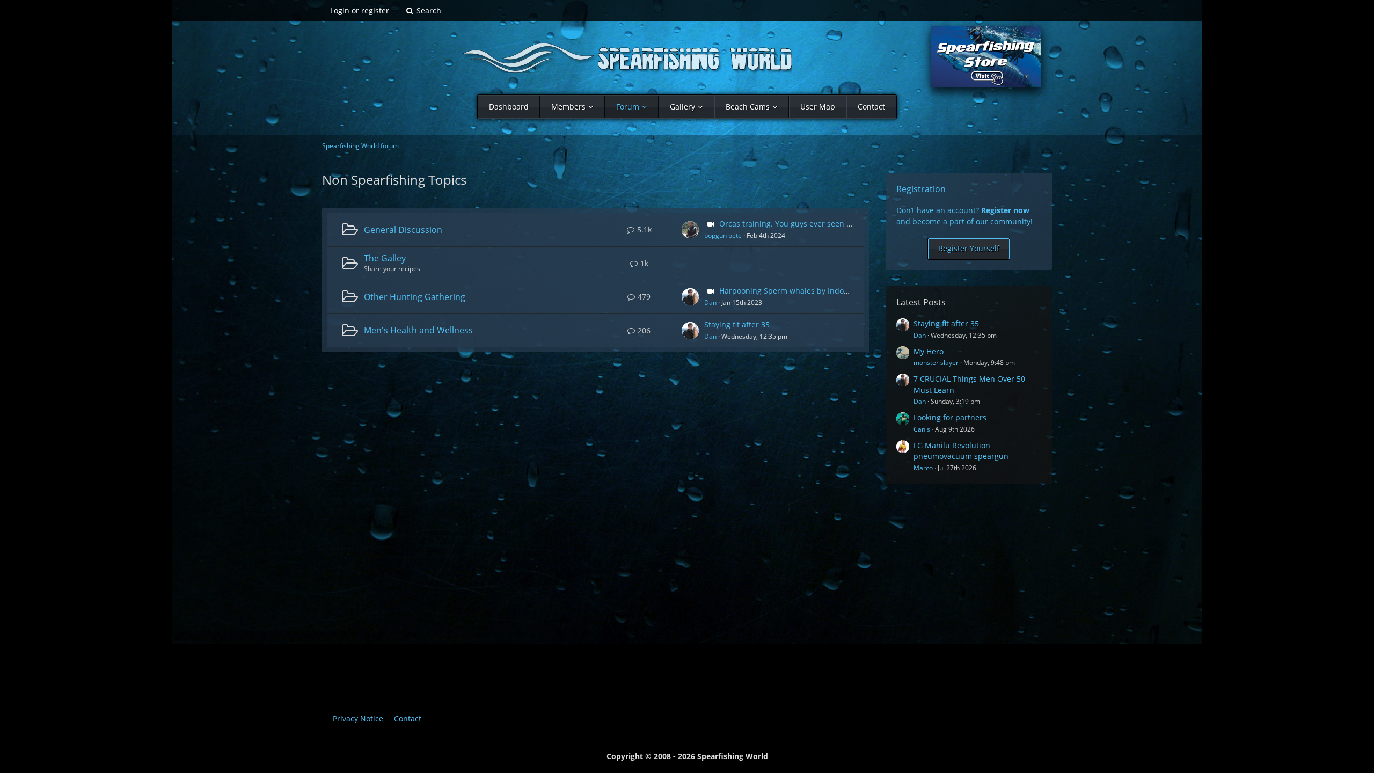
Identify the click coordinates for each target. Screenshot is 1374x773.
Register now (1005, 210)
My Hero (928, 351)
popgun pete (723, 235)
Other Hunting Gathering (414, 297)
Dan (710, 302)
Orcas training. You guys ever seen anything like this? (815, 223)
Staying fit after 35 (737, 324)
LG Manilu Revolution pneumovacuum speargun (960, 451)
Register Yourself (968, 248)
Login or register (359, 10)
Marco (923, 467)
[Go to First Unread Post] (690, 229)
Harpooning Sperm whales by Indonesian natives (807, 291)
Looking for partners (949, 417)
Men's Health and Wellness (418, 330)
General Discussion (403, 230)
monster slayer (936, 362)
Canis (921, 429)
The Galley (385, 258)
